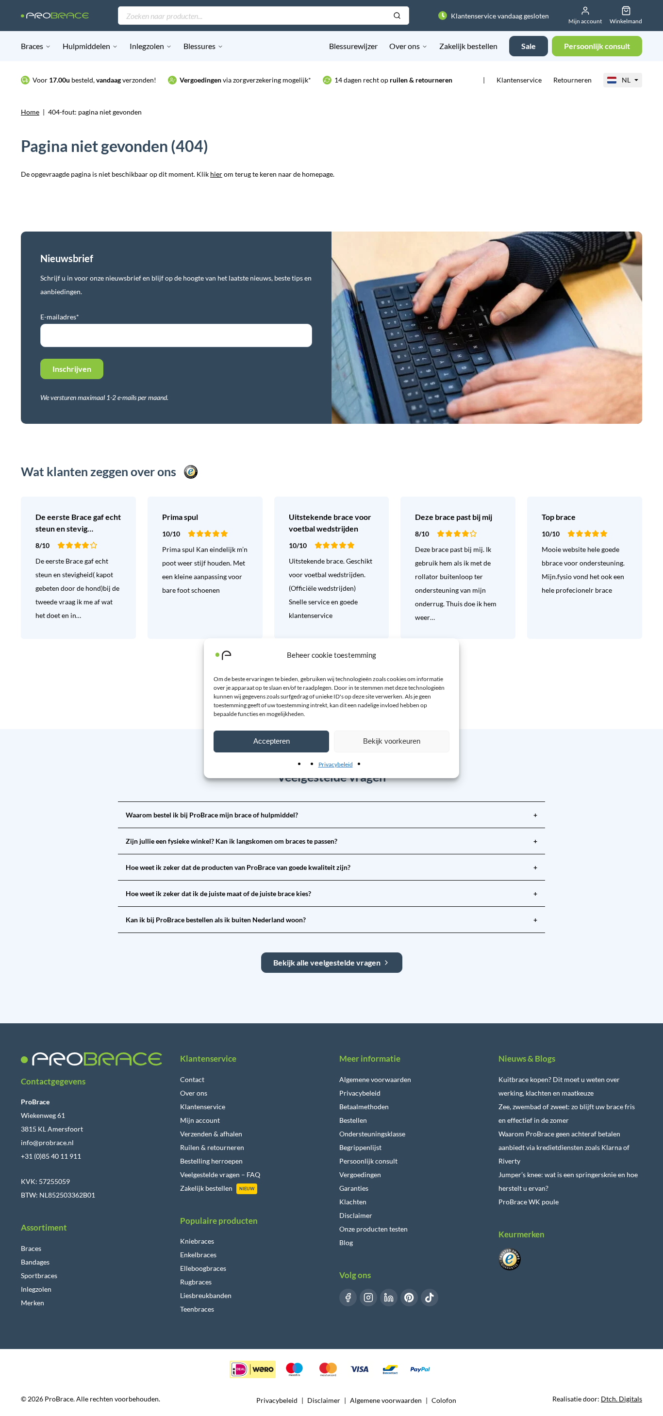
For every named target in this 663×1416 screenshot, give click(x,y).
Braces (32, 45)
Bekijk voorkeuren (391, 741)
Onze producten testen (373, 1229)
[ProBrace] (55, 16)
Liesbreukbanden (206, 1295)
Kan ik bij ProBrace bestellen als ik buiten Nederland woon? (331, 920)
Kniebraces (197, 1241)
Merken (32, 1303)
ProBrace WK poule (528, 1202)
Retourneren (572, 80)
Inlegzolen (147, 45)
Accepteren (271, 741)
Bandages (35, 1262)
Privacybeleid (335, 764)
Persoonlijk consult (368, 1161)
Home (30, 112)
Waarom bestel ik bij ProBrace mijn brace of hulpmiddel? (331, 815)
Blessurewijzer (353, 45)
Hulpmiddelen (86, 45)
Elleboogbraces (203, 1268)
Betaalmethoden (364, 1106)
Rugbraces (196, 1282)
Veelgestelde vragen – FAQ (220, 1174)
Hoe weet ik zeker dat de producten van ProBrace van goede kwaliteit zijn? (331, 867)
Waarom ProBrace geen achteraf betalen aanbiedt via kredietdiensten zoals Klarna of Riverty (564, 1147)
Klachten (352, 1202)
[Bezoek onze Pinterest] (409, 1297)
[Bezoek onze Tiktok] (429, 1297)
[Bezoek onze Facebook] (348, 1297)
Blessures (199, 45)
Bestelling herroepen (211, 1161)
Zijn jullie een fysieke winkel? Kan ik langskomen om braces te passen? (331, 841)
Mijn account (200, 1120)
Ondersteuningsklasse (372, 1134)
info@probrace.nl (47, 1142)
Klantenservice (519, 80)
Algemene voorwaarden (375, 1079)
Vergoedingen (360, 1174)
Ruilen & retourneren (212, 1147)
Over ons (404, 45)
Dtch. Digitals (621, 1399)
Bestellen (353, 1120)
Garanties (353, 1188)
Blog (346, 1242)
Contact (192, 1079)
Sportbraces (39, 1275)
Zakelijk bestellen (468, 45)
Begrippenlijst (360, 1147)
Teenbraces (197, 1309)
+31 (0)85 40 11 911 (51, 1156)
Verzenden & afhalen (211, 1134)
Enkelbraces (198, 1254)
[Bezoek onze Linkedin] (389, 1297)
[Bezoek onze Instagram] (368, 1297)
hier (216, 174)
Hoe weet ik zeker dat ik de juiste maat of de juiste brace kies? (331, 893)
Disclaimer (355, 1215)
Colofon (443, 1400)
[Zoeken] (397, 16)
